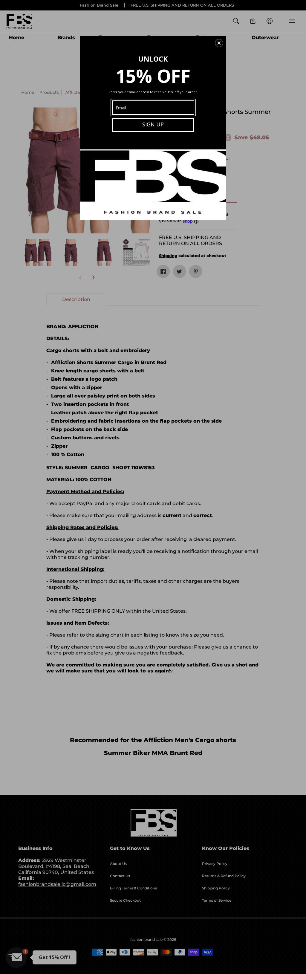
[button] (219, 43)
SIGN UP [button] (153, 124)
